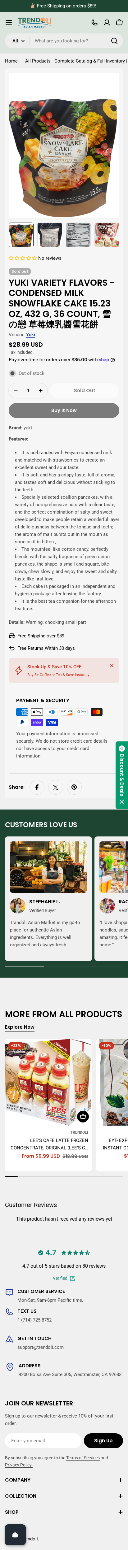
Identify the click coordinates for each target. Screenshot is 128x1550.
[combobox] (64, 40)
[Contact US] (94, 22)
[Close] (112, 665)
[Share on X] (55, 787)
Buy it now (64, 410)
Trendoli (79, 1132)
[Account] (107, 22)
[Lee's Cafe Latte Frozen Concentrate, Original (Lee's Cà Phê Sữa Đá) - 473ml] (48, 1082)
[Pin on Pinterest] (74, 787)
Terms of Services (83, 1457)
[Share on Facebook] (37, 787)
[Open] (15, 1534)
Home (11, 61)
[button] (23, 258)
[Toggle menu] (8, 22)
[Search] (114, 41)
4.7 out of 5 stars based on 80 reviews (64, 1266)
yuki (30, 334)
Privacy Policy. (19, 1464)
